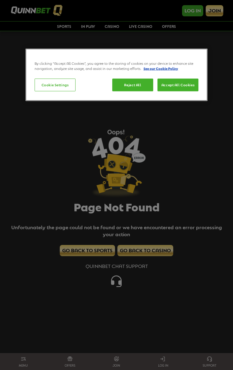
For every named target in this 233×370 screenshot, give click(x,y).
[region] (116, 75)
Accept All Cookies (177, 85)
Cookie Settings (55, 85)
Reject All (132, 85)
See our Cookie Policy (161, 68)
